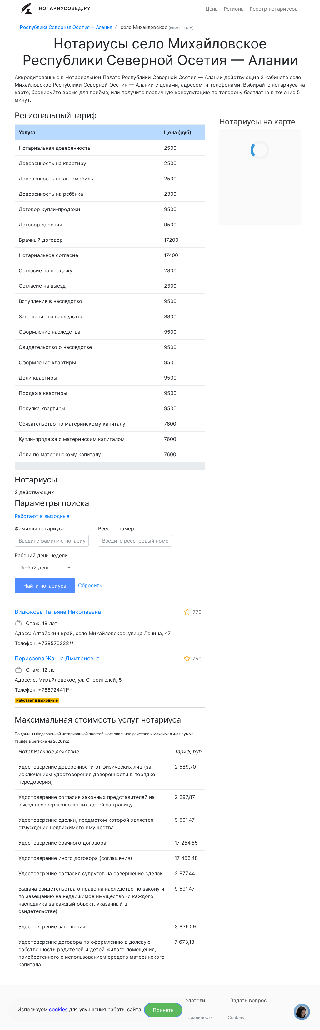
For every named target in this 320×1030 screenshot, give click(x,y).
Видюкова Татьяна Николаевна (58, 611)
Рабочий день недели (41, 555)
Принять (163, 1010)
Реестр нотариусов (274, 9)
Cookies (236, 1017)
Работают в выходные (42, 516)
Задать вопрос (248, 1000)
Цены (212, 9)
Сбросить (90, 585)
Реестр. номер (116, 528)
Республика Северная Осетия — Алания (66, 27)
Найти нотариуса (44, 586)
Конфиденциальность (190, 1017)
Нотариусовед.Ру (65, 8)
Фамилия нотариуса (40, 528)
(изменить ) (181, 27)
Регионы (234, 9)
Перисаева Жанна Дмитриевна (57, 658)
